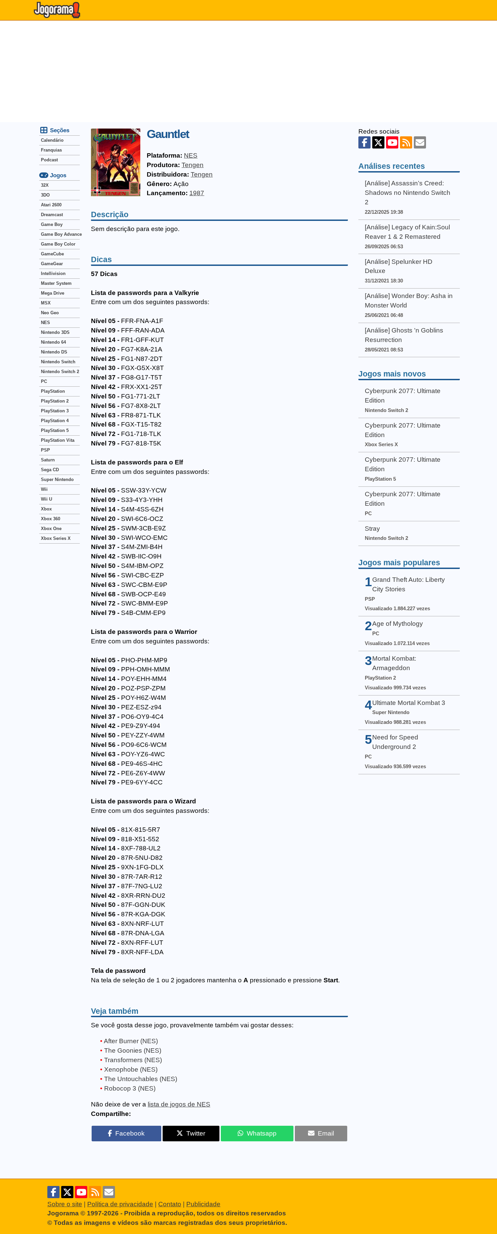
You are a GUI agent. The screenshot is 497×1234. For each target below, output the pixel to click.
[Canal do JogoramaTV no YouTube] (392, 142)
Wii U (46, 499)
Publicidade (203, 1204)
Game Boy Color (58, 244)
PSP (45, 450)
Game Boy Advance (60, 234)
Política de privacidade (120, 1204)
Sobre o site (64, 1204)
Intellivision (53, 273)
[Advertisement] (248, 71)
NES (190, 155)
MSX (46, 302)
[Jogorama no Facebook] (364, 142)
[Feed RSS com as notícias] (406, 142)
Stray (372, 528)
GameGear (52, 263)
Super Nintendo (57, 479)
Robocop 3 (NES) (130, 1088)
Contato (169, 1204)
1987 (196, 193)
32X (45, 185)
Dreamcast (52, 214)
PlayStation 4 (55, 420)
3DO (45, 195)
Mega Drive (52, 293)
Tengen (193, 164)
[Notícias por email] (420, 142)
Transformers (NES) (133, 1060)
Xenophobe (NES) (131, 1069)
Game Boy (52, 224)
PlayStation (53, 391)
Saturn (48, 459)
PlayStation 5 (55, 430)
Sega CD (50, 469)
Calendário (52, 140)
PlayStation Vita (57, 440)
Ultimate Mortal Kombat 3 (408, 702)
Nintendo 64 (53, 342)
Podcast (49, 159)
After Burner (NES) (131, 1041)
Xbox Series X (56, 538)
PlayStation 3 (55, 410)
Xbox (46, 508)
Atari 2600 (51, 204)
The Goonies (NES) (132, 1050)
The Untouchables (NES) (140, 1078)
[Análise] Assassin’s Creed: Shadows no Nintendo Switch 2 (407, 193)
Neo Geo (50, 312)
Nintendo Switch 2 (60, 371)
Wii (44, 489)
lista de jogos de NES (179, 1104)
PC (44, 381)
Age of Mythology (397, 623)
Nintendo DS (54, 352)
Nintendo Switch (58, 361)
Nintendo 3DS (55, 332)
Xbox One (51, 528)
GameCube (52, 253)
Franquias (51, 150)
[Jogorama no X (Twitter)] (378, 142)
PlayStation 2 (55, 401)
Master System (56, 283)
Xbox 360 (50, 518)
